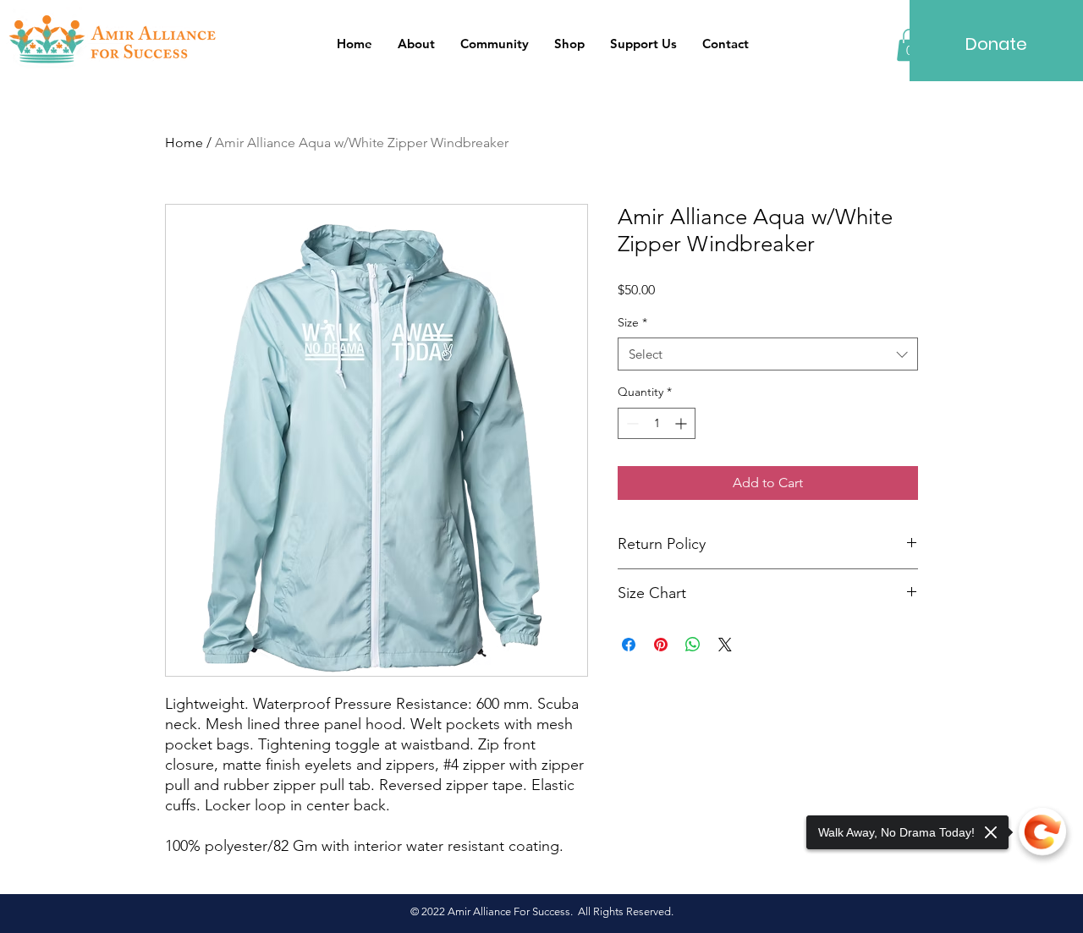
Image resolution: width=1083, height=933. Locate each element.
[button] (495, 44)
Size (632, 322)
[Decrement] (630, 423)
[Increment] (682, 423)
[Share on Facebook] (628, 644)
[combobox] (768, 354)
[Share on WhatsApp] (693, 644)
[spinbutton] (656, 423)
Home (184, 142)
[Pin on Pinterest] (661, 644)
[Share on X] (725, 644)
